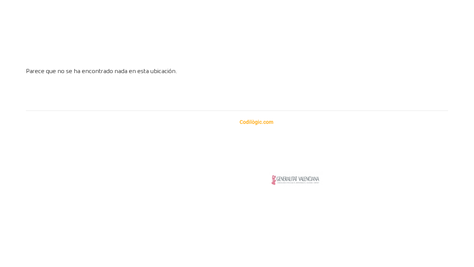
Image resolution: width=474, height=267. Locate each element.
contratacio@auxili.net (195, 154)
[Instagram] (206, 94)
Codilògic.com (257, 122)
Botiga (166, 51)
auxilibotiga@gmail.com (62, 154)
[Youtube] (247, 94)
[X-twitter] (267, 94)
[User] (456, 43)
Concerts (198, 51)
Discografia (265, 51)
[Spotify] (227, 94)
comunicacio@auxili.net (155, 172)
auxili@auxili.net (51, 163)
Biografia (304, 51)
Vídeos (230, 51)
